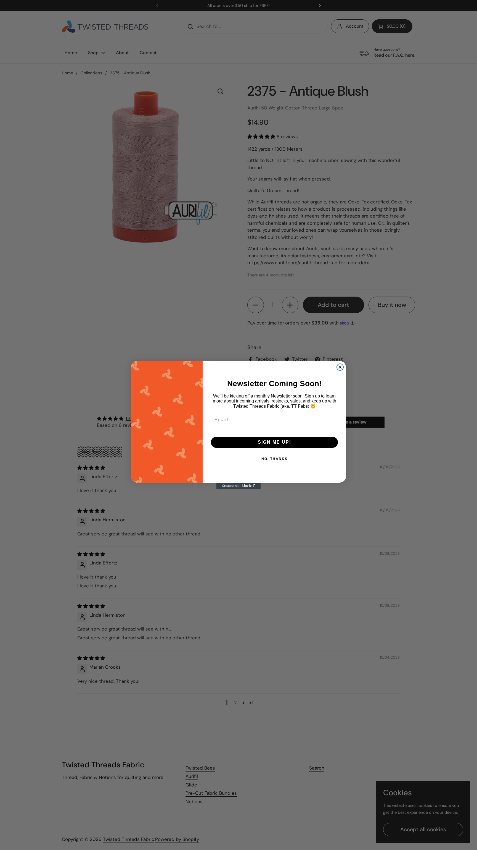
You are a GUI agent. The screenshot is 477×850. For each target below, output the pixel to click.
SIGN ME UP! (274, 442)
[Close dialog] (340, 367)
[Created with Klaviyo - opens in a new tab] (238, 486)
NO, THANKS (274, 459)
